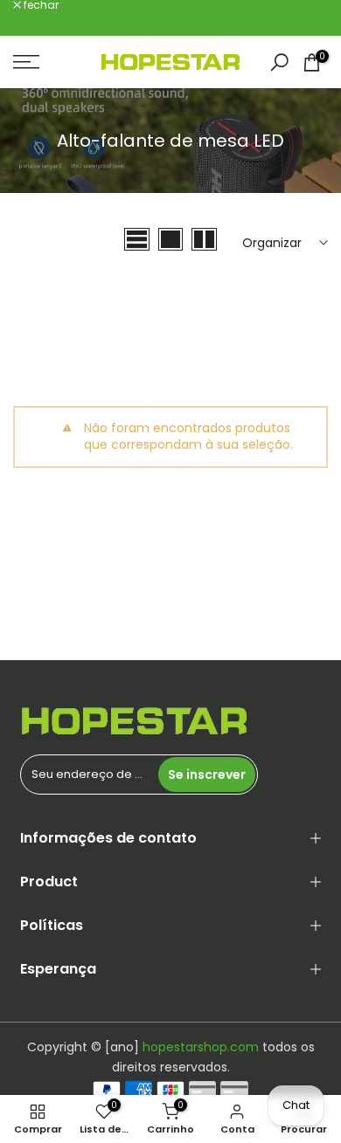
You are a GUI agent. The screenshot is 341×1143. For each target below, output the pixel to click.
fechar (40, 5)
